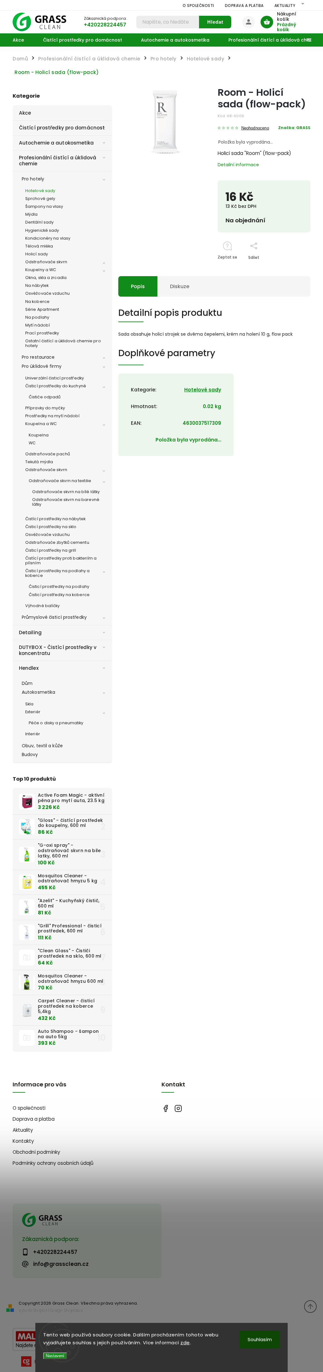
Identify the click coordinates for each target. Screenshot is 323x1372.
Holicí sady (36, 254)
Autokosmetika (38, 692)
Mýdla (31, 214)
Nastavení (55, 1355)
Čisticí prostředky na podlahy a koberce (57, 573)
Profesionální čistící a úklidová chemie (57, 160)
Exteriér (32, 711)
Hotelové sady (40, 190)
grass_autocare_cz (178, 1108)
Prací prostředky (42, 333)
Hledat (215, 22)
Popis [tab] (138, 286)
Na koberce (37, 301)
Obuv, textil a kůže (42, 746)
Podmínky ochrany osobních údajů (53, 1163)
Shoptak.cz (73, 1310)
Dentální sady (39, 222)
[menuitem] (23, 40)
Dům (27, 683)
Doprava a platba (244, 5)
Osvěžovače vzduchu (47, 293)
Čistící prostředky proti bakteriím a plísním (61, 560)
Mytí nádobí (37, 325)
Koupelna (39, 435)
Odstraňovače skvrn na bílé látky (66, 491)
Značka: (294, 127)
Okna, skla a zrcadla (46, 277)
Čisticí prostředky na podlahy (59, 586)
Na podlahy (37, 317)
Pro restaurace (38, 357)
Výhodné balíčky (42, 605)
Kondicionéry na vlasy (47, 238)
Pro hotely (33, 179)
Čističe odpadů (45, 397)
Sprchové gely (40, 198)
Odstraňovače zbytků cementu (57, 542)
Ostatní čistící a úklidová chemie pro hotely (63, 343)
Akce (25, 113)
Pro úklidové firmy (42, 366)
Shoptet (40, 1310)
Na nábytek (37, 285)
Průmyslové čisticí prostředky (54, 617)
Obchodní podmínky (36, 1152)
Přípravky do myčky (45, 408)
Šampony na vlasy (44, 206)
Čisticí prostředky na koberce (59, 594)
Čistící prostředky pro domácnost (62, 127)
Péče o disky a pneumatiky (56, 723)
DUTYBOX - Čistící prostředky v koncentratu (58, 650)
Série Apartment (42, 309)
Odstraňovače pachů (47, 454)
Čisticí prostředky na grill (50, 550)
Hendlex (29, 668)
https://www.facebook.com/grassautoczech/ (165, 1108)
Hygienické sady (42, 230)
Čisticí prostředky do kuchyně (55, 386)
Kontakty (23, 1141)
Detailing (30, 632)
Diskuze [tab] (179, 286)
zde (185, 1342)
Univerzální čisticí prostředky (54, 378)
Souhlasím (260, 1339)
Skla (29, 704)
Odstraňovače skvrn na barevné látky (65, 502)
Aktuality (285, 5)
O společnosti (198, 5)
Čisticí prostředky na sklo (51, 526)
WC (32, 443)
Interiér (32, 734)
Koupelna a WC (41, 423)
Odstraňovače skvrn (46, 262)
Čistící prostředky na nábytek (55, 518)
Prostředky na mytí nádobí (52, 415)
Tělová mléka (39, 246)
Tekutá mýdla (39, 461)
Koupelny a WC (40, 269)
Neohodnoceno (255, 128)
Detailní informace (238, 165)
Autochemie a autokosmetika (56, 142)
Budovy (30, 754)
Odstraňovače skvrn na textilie (60, 480)
